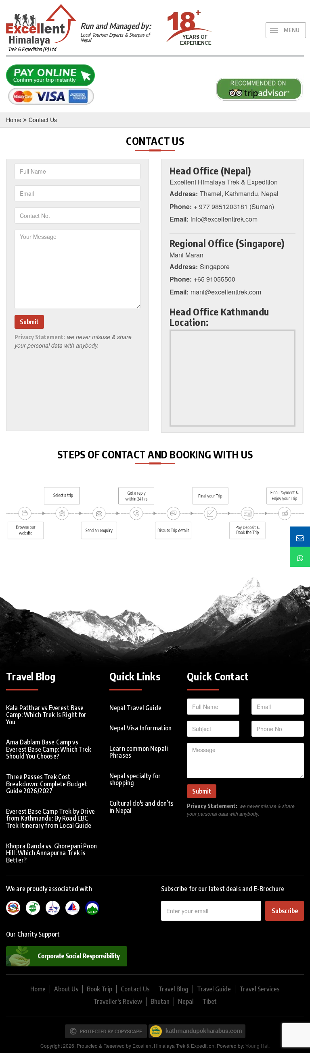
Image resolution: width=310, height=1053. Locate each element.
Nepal (186, 1001)
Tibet (209, 1001)
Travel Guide (214, 989)
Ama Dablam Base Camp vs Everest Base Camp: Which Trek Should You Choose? (49, 749)
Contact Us (43, 120)
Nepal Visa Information (140, 728)
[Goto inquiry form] (300, 536)
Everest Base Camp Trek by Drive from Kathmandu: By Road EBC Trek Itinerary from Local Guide (50, 818)
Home (13, 120)
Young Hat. (257, 1045)
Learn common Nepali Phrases (138, 752)
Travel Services (259, 989)
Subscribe (285, 911)
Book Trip (99, 989)
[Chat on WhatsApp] (300, 557)
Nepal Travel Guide (135, 708)
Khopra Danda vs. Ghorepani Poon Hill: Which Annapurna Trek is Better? (51, 853)
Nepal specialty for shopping (135, 779)
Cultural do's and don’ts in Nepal (141, 807)
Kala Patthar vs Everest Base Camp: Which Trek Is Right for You (46, 715)
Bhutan (160, 1001)
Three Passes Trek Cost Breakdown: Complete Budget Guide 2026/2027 (46, 784)
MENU (292, 30)
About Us (66, 989)
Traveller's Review (117, 1001)
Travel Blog (173, 989)
